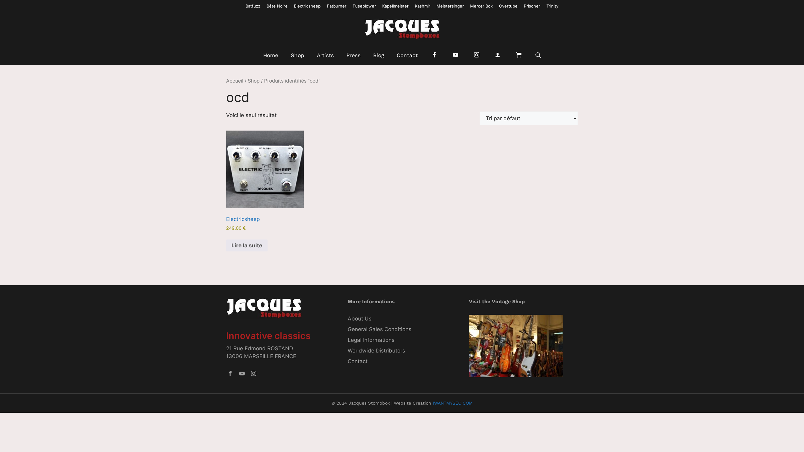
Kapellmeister (395, 5)
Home (270, 55)
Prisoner (532, 5)
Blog (378, 55)
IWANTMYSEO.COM (453, 403)
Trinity (552, 5)
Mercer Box (481, 5)
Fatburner (336, 5)
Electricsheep (307, 5)
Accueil (234, 81)
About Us (360, 318)
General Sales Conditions (379, 329)
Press (353, 55)
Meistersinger (450, 5)
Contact (407, 55)
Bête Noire (277, 5)
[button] (538, 55)
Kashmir (422, 5)
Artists (325, 55)
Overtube (508, 5)
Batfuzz (253, 5)
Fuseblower (364, 5)
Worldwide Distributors (376, 350)
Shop (297, 55)
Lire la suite (246, 245)
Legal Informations (371, 340)
